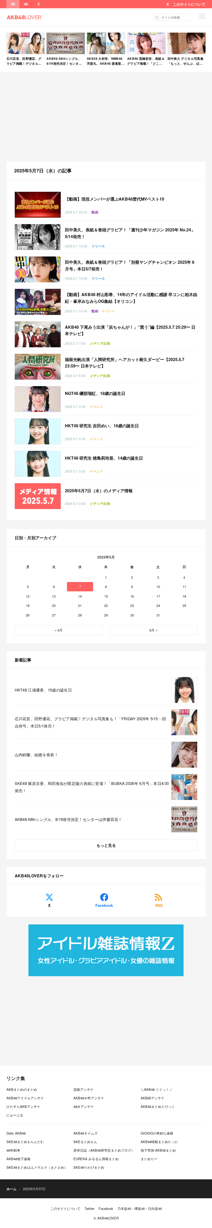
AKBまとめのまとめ (21, 1089)
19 (27, 605)
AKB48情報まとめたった (159, 1141)
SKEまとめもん (85, 1141)
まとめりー (149, 1158)
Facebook (104, 905)
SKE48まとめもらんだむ (25, 1141)
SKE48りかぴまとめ (88, 1167)
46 (26, 4)
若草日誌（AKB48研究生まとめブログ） (103, 1150)
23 (132, 605)
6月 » (153, 630)
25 (184, 605)
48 (13, 4)
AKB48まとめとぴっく (158, 1106)
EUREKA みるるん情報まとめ (96, 1158)
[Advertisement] (106, 117)
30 (132, 615)
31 (158, 615)
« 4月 (59, 630)
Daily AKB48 (16, 1133)
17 (158, 596)
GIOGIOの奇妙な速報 (157, 1133)
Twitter (89, 1208)
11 (184, 586)
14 (80, 596)
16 (132, 596)
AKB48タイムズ (85, 1133)
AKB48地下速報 (18, 1158)
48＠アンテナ (83, 1106)
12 (27, 596)
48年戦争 (13, 1150)
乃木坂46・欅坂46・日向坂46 (139, 1208)
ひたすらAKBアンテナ (23, 1106)
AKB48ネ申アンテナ (88, 1097)
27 (54, 615)
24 (158, 605)
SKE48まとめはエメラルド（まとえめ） (36, 1167)
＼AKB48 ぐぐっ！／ (156, 1089)
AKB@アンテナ (152, 1097)
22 (106, 605)
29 (106, 615)
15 (106, 596)
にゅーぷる (14, 1115)
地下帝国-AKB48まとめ (158, 1150)
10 (158, 586)
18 (184, 596)
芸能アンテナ (83, 1089)
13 (54, 596)
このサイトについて (189, 4)
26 (27, 615)
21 (80, 605)
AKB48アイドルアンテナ (25, 1097)
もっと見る (106, 845)
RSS (159, 905)
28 (80, 615)
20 (54, 605)
